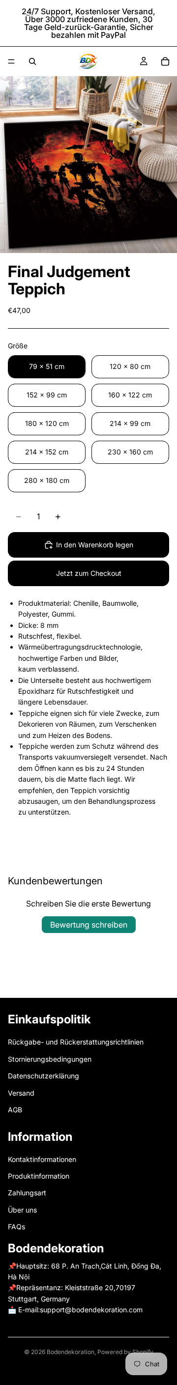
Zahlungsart (27, 1193)
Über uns (22, 1210)
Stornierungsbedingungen (49, 1059)
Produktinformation (38, 1176)
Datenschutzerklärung (43, 1076)
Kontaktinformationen (42, 1159)
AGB (15, 1109)
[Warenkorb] (165, 61)
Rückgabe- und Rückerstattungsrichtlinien (76, 1042)
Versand (21, 1093)
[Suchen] (32, 61)
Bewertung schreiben (88, 925)
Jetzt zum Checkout (88, 573)
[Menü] (11, 61)
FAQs (16, 1226)
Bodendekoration (70, 1352)
